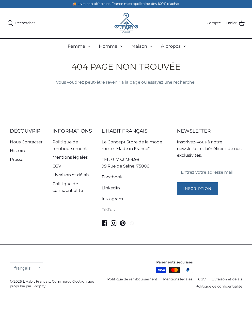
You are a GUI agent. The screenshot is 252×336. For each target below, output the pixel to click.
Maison (139, 46)
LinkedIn (111, 187)
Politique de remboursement (132, 279)
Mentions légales (70, 157)
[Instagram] (113, 223)
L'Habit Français (36, 281)
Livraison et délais (70, 174)
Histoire (18, 150)
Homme (108, 46)
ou (144, 82)
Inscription (197, 188)
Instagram (112, 198)
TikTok (108, 209)
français (22, 268)
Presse (16, 159)
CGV (56, 166)
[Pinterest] (123, 223)
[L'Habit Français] (126, 23)
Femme (76, 46)
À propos (171, 46)
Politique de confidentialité (219, 286)
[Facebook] (104, 223)
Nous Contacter (26, 141)
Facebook (112, 176)
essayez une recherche (171, 82)
